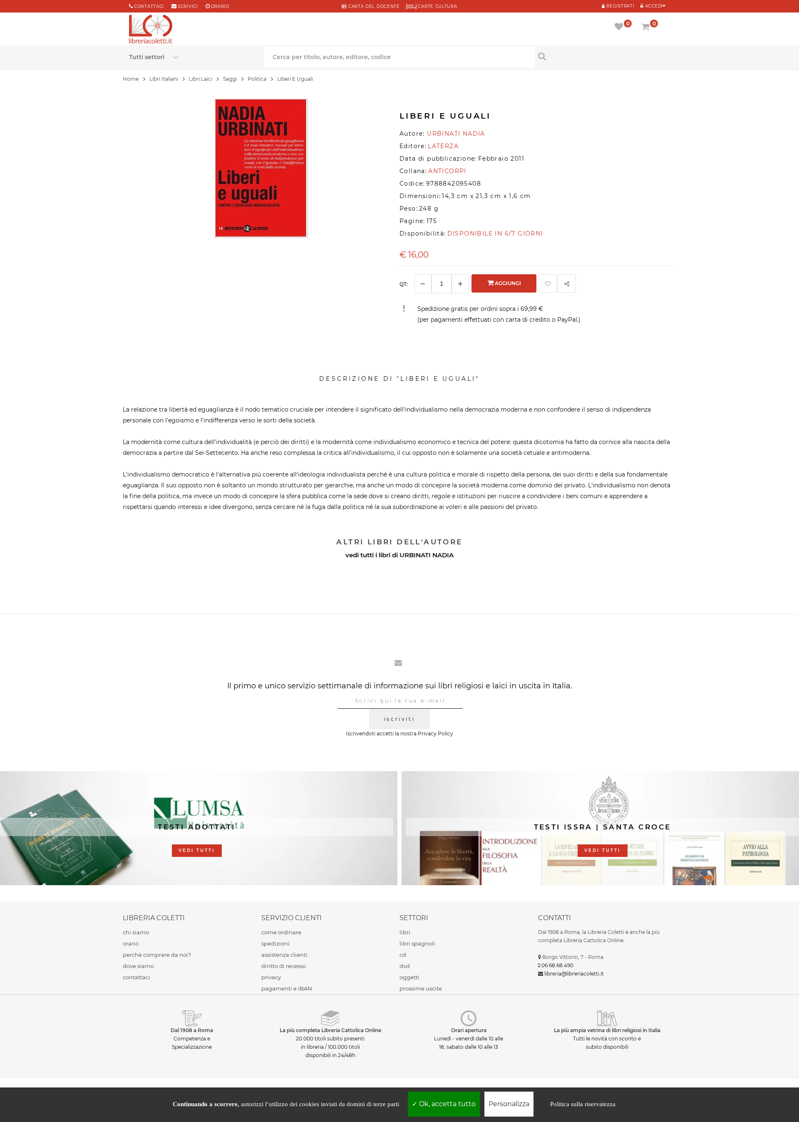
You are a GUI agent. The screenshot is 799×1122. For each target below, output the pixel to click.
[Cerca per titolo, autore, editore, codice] (602, 56)
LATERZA (443, 146)
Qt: (404, 284)
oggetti (409, 977)
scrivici (188, 6)
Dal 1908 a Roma (192, 1030)
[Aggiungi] (460, 284)
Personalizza (509, 1104)
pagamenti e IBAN (286, 988)
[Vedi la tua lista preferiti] (620, 27)
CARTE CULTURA (437, 6)
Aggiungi (507, 283)
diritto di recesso (283, 966)
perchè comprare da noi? (157, 954)
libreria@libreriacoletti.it (574, 974)
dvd (405, 966)
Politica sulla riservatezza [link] (582, 1104)
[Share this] (567, 283)
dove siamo (138, 966)
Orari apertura (468, 1030)
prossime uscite (421, 988)
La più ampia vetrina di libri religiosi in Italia (607, 1030)
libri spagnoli (417, 943)
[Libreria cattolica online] (150, 30)
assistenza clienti (284, 954)
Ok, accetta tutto (446, 1104)
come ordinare (281, 932)
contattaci (136, 977)
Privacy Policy (435, 733)
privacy (271, 977)
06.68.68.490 (557, 965)
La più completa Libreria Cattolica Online (330, 1030)
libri (405, 932)
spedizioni (275, 943)
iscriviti (399, 719)
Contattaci (149, 6)
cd (403, 954)
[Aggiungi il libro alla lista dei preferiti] (547, 283)
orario (220, 6)
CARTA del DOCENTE (373, 6)
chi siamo (136, 932)
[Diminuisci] (422, 284)
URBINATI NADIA (427, 555)
